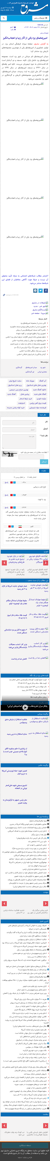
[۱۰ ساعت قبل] (38, 634)
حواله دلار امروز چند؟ (39, 693)
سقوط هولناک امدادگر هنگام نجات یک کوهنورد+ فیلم (16, 602)
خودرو (46, 551)
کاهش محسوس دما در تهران (37, 1088)
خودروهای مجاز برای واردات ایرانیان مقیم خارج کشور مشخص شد (24, 1067)
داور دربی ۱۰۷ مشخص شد (37, 841)
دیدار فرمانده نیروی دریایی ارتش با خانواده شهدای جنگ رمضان (25, 1105)
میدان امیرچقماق (31, 367)
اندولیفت (21, 403)
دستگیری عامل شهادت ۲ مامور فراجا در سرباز (31, 1006)
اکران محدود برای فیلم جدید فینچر (35, 986)
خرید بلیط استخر (25, 398)
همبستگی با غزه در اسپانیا (38, 929)
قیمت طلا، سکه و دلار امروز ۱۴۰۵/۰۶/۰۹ (17, 617)
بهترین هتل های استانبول (36, 385)
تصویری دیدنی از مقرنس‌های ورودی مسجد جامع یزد (28, 326)
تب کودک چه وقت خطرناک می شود (14, 1133)
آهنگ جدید (11, 394)
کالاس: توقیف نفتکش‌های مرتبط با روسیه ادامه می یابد (28, 1016)
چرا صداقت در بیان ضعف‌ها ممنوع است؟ (32, 969)
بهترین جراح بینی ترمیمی (18, 389)
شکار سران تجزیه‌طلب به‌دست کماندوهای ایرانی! (30, 886)
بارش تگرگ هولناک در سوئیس (36, 1047)
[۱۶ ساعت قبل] (37, 1124)
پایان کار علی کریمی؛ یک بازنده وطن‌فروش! (32, 838)
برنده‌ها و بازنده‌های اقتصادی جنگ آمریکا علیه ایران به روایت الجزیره (27, 1021)
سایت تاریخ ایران (15, 380)
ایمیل (45, 428)
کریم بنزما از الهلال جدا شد (37, 866)
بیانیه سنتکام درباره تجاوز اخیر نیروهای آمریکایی (30, 855)
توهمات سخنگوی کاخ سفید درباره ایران (33, 936)
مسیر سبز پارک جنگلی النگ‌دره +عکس (32, 351)
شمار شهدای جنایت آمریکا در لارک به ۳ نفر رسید (14, 587)
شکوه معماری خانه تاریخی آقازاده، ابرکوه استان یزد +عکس (26, 337)
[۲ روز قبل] (37, 561)
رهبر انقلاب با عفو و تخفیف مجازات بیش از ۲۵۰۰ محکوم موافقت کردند (25, 981)
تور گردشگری (30, 371)
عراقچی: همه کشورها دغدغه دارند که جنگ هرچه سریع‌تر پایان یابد (26, 961)
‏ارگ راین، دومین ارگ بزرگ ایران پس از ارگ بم (30, 347)
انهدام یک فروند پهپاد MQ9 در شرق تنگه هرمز (30, 1009)
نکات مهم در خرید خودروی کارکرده (35, 1050)
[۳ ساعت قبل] (25, 707)
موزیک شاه (30, 380)
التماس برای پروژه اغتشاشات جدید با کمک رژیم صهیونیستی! (26, 827)
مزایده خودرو (41, 398)
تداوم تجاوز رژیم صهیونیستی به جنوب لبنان (32, 989)
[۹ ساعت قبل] (38, 619)
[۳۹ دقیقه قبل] (38, 724)
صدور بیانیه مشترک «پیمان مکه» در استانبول (31, 1040)
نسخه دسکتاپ (25, 1145)
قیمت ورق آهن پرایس (38, 403)
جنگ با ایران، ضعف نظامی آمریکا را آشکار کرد (31, 1043)
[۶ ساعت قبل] (38, 789)
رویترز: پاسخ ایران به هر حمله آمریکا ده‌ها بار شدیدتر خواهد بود (25, 1101)
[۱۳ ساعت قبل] (38, 663)
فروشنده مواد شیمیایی (37, 407)
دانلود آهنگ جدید (39, 389)
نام (46, 421)
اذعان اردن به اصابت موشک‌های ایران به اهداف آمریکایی (27, 831)
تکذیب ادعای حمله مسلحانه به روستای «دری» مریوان (28, 1002)
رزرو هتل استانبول (15, 385)
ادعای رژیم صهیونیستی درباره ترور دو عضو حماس (30, 953)
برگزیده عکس (43, 765)
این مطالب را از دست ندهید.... (36, 580)
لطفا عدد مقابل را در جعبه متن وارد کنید (34, 452)
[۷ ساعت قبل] (13, 902)
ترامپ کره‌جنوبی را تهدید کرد (37, 845)
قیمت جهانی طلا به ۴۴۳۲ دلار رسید (34, 690)
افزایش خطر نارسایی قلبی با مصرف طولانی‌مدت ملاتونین (37, 1133)
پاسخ (6, 482)
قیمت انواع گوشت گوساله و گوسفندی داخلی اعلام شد (28, 679)
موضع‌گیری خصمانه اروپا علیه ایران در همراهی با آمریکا (28, 862)
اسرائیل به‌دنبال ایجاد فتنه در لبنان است (33, 1054)
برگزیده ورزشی (43, 713)
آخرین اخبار (44, 921)
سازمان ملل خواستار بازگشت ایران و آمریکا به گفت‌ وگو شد (27, 932)
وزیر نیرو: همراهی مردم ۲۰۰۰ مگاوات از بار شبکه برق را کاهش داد (26, 994)
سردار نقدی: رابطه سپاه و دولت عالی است (32, 1057)
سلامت (45, 1114)
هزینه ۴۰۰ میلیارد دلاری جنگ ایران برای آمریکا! (30, 999)
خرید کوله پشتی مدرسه (15, 407)
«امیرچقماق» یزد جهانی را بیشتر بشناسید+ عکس (29, 340)
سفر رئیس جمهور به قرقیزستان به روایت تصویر (15, 801)
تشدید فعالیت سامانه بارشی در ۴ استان (13, 911)
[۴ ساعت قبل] (38, 590)
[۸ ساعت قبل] (38, 804)
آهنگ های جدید (40, 394)
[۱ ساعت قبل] (38, 738)
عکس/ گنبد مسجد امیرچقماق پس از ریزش (31, 330)
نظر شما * (44, 435)
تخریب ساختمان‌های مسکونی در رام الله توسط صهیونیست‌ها (26, 1108)
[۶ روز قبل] (13, 561)
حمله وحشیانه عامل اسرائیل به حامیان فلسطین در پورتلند (27, 879)
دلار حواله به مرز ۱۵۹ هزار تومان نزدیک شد (32, 686)
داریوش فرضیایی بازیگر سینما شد (35, 1074)
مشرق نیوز (28, 7)
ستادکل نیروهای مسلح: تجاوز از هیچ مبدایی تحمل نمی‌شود (26, 966)
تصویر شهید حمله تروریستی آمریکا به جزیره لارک (14, 772)
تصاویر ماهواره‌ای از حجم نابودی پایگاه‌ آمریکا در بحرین (28, 824)
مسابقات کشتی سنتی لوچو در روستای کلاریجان (31, 1070)
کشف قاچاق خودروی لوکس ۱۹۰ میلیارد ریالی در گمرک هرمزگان (37, 572)
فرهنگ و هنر (39, 18)
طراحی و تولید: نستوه (25, 1157)
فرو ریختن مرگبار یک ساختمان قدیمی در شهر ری (38, 911)
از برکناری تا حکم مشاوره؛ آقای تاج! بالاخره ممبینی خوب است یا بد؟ (15, 751)
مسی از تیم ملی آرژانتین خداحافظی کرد (33, 1036)
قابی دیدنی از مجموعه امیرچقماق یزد (33, 323)
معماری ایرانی (42, 371)
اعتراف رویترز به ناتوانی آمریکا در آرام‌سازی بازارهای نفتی (27, 925)
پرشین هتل (25, 394)
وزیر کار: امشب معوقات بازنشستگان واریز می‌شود (18, 646)
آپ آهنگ (42, 380)
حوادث (45, 892)
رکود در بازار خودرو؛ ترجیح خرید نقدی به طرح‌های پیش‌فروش (14, 572)
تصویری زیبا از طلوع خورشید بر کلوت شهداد (31, 333)
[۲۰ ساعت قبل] (13, 1124)
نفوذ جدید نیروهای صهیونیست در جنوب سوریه (31, 1084)
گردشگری (19, 367)
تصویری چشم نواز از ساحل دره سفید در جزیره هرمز (28, 344)
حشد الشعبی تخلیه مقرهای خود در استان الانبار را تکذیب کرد (26, 872)
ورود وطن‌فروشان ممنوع (38, 820)
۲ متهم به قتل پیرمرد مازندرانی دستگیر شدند (15, 631)
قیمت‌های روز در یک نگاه (39, 675)
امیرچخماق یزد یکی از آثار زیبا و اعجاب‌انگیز (25, 38)
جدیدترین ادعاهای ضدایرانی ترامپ (34, 869)
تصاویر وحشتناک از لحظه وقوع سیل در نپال (32, 950)
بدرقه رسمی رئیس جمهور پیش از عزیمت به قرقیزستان (28, 883)
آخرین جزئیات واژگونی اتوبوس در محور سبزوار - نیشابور (28, 859)
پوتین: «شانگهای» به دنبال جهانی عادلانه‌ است (31, 1033)
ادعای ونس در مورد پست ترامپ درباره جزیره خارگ (29, 848)
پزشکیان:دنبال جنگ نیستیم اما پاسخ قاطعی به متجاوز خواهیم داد (24, 852)
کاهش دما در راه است (19, 659)
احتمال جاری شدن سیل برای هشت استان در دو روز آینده (27, 973)
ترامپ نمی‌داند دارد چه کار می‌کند (35, 1098)
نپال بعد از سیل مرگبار (39, 834)
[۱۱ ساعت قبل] (38, 648)
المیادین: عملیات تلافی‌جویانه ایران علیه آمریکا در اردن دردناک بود (24, 942)
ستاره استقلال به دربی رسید (17, 734)
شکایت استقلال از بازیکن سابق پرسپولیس (16, 721)
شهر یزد (42, 367)
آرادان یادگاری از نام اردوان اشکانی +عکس (31, 354)
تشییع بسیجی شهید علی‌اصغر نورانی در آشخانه (16, 787)
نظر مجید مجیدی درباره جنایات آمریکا (34, 1029)
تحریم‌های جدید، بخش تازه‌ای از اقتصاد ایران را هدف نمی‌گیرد (25, 1077)
